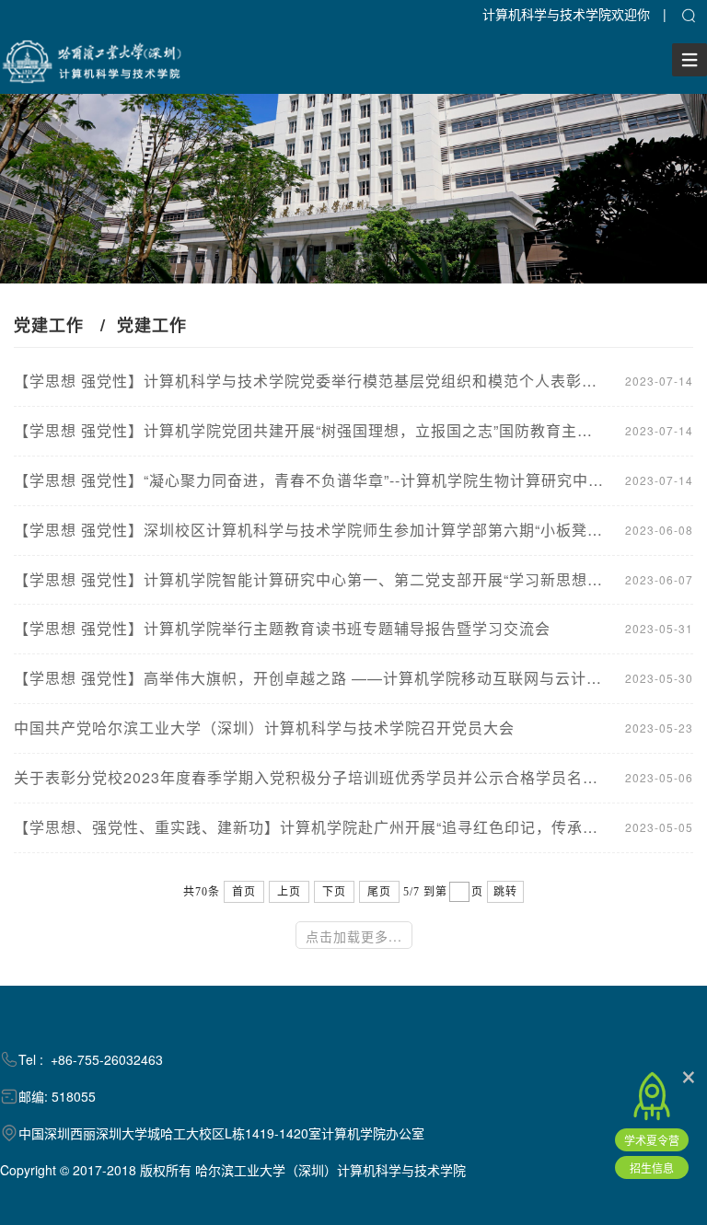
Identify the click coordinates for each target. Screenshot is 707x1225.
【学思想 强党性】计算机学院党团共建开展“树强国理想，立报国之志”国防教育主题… (310, 431)
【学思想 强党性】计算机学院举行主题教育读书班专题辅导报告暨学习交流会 (282, 628)
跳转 (505, 891)
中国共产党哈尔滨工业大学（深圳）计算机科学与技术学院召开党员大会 (264, 728)
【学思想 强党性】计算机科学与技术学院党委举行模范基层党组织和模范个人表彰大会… (310, 381)
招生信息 (652, 1167)
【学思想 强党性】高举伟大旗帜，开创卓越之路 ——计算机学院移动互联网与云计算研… (310, 678)
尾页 (379, 891)
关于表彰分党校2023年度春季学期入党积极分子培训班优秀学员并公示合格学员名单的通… (310, 778)
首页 (244, 891)
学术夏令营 (651, 1140)
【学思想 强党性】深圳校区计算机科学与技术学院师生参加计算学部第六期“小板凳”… (310, 530)
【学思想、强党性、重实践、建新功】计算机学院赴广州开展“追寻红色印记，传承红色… (310, 827)
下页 (334, 891)
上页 (289, 891)
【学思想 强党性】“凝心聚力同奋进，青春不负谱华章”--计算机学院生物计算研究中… (309, 480)
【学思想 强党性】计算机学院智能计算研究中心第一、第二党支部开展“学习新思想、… (310, 580)
